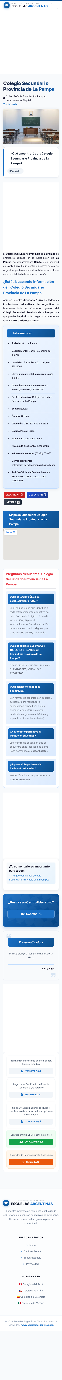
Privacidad (32, 1263)
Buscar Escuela (32, 1257)
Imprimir (11, 502)
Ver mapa (8, 104)
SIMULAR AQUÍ (33, 1162)
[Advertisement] (31, 42)
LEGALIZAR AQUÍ (33, 1094)
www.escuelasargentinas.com (37, 1325)
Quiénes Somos (32, 1251)
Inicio (32, 1245)
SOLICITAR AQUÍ (33, 1121)
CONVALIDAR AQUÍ (34, 1142)
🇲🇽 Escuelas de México (31, 1303)
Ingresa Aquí (29, 913)
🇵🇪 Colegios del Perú (31, 1284)
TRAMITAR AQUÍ (33, 1071)
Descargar (13, 495)
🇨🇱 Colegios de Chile (31, 1290)
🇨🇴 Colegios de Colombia (31, 1296)
